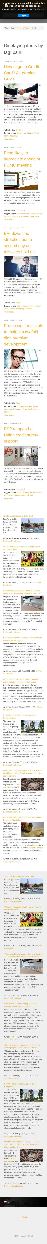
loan (39, 306)
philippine (22, 406)
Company (20, 210)
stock (26, 306)
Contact (25, 1217)
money (13, 216)
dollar (40, 214)
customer (14, 136)
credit (37, 133)
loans (30, 133)
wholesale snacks (35, 848)
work (13, 309)
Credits (18, 130)
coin (12, 495)
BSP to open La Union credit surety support (21, 434)
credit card (22, 133)
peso (34, 214)
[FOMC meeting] (21, 180)
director (29, 309)
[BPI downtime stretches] (21, 266)
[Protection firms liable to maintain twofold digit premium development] (21, 359)
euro (7, 216)
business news (24, 214)
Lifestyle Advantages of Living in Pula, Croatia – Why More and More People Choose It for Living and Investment (22, 773)
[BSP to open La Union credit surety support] (21, 456)
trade (7, 309)
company (35, 216)
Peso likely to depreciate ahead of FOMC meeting (22, 159)
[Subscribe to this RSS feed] (41, 58)
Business (7, 541)
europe (8, 412)
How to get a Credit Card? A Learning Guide (21, 72)
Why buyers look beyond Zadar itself (18, 516)
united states (34, 409)
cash (12, 409)
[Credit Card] (21, 94)
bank (7, 136)
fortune (26, 216)
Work (18, 303)
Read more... (9, 139)
